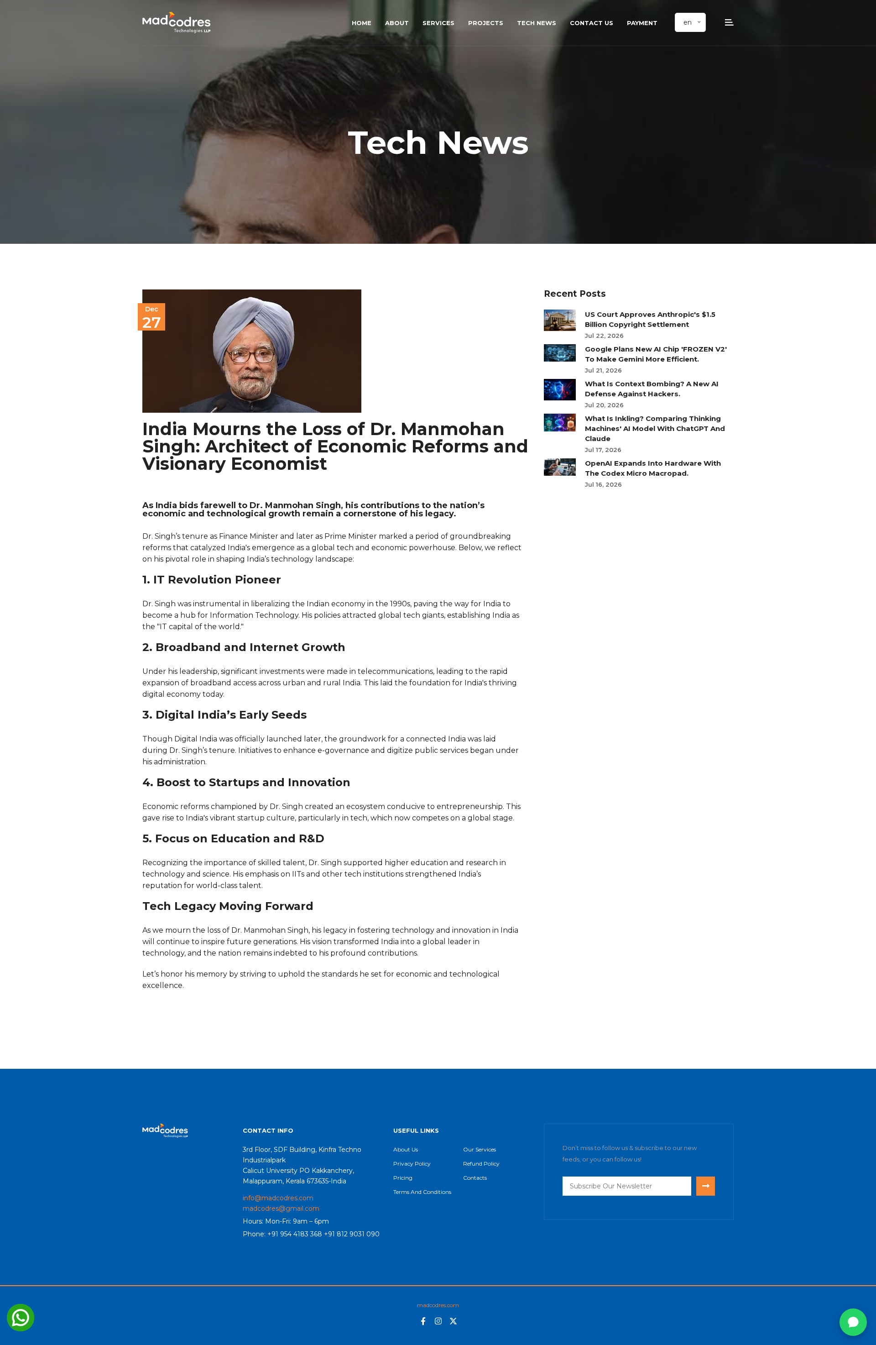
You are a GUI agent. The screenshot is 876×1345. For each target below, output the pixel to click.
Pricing (402, 1177)
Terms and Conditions (422, 1191)
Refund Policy (481, 1163)
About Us (405, 1149)
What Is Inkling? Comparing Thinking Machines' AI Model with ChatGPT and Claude (655, 428)
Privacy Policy (412, 1163)
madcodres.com (438, 1305)
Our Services (479, 1149)
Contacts (475, 1177)
